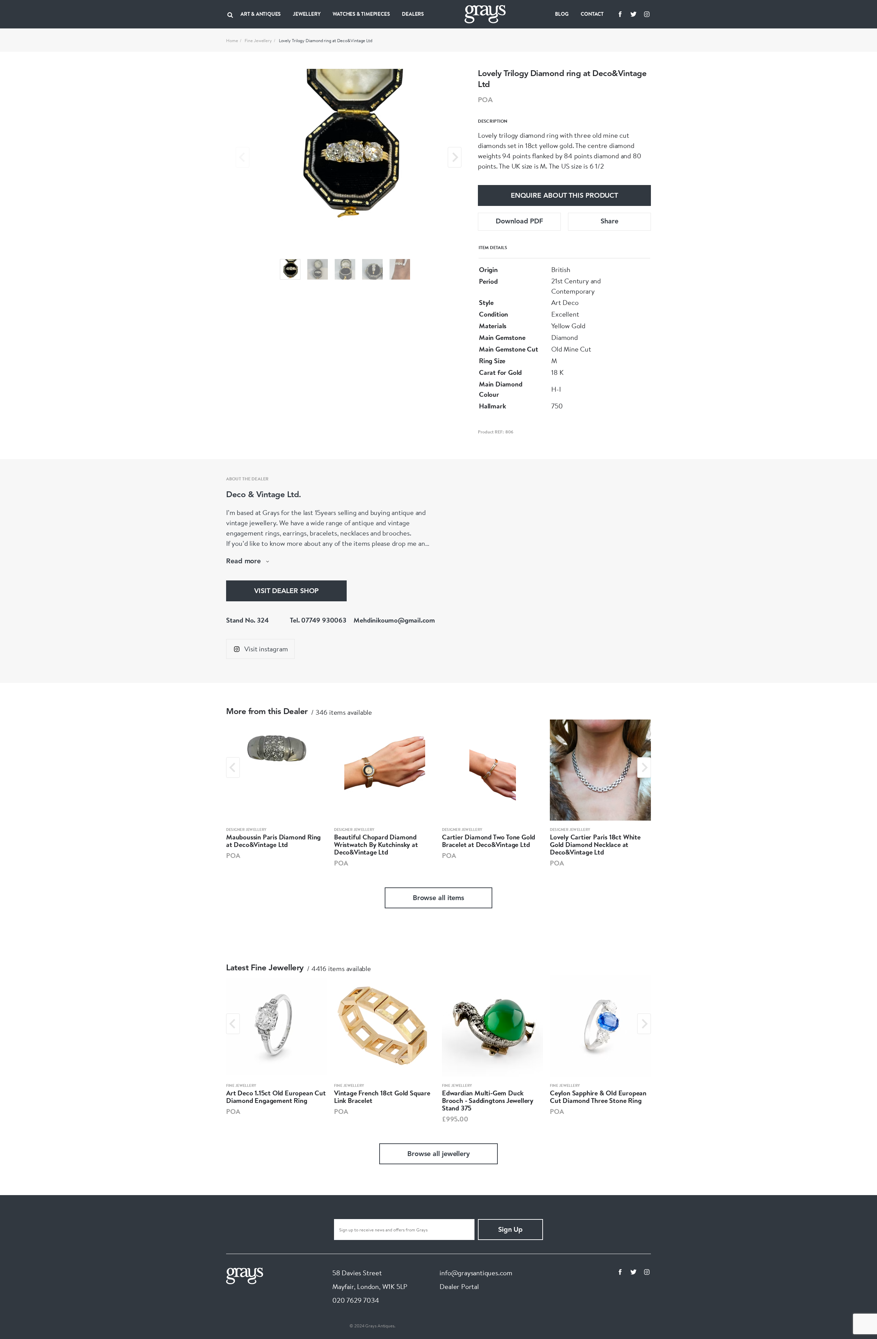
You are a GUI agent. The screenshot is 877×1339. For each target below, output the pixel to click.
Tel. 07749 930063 (318, 620)
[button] (290, 269)
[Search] (230, 14)
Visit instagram (266, 648)
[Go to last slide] (233, 767)
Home (232, 40)
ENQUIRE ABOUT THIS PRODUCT (564, 196)
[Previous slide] (242, 157)
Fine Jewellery (258, 40)
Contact (592, 13)
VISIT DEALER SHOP (286, 591)
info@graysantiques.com (476, 1272)
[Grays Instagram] (647, 14)
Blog (561, 13)
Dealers (413, 13)
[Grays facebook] (620, 14)
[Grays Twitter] (633, 14)
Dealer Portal (459, 1286)
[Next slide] (454, 157)
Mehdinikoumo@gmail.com (394, 620)
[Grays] (244, 1275)
